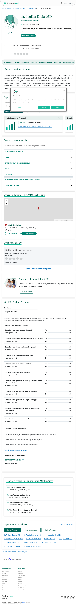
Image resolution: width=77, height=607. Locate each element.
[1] (14, 53)
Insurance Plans (45, 62)
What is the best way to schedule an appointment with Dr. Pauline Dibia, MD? (30, 435)
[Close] (64, 90)
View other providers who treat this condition (35, 126)
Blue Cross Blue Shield (14, 152)
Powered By (5, 559)
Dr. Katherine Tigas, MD (12, 546)
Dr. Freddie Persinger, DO (32, 535)
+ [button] (6, 201)
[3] (20, 53)
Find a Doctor (6, 8)
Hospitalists (17, 8)
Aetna (7, 169)
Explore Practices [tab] (50, 530)
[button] (29, 325)
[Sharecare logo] (22, 596)
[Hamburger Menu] (5, 2)
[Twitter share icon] (70, 598)
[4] (24, 53)
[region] (38, 100)
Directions (13, 233)
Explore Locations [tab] (31, 530)
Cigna (7, 157)
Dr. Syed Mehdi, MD (65, 539)
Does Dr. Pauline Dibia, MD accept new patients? (21, 445)
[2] (17, 53)
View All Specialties (66, 524)
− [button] (6, 203)
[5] (27, 53)
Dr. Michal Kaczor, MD (49, 542)
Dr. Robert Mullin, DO (33, 539)
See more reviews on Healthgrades (38, 269)
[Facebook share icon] (62, 598)
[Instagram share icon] (64, 598)
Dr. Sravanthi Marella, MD (32, 546)
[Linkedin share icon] (67, 598)
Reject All (44, 107)
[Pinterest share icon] (73, 598)
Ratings (34, 62)
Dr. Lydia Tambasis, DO (11, 542)
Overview (8, 62)
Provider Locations (21, 62)
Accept (57, 107)
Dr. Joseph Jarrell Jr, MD (53, 535)
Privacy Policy (38, 100)
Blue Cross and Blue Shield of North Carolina (22, 180)
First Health (9, 174)
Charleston (30, 8)
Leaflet (56, 220)
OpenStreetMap (63, 220)
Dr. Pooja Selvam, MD (30, 542)
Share (12, 33)
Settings (19, 107)
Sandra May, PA (49, 539)
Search (61, 3)
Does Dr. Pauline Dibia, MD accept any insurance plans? (24, 440)
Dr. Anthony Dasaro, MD (12, 535)
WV (24, 8)
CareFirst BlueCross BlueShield (17, 163)
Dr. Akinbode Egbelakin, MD (13, 539)
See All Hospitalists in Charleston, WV (14, 552)
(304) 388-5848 (29, 233)
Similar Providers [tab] (12, 530)
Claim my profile (26, 292)
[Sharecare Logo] (13, 2)
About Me (57, 62)
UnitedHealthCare (12, 185)
